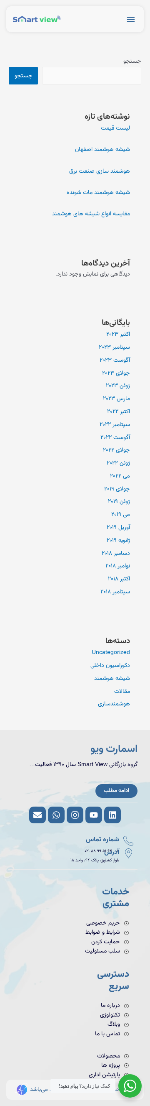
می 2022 (120, 476)
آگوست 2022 (115, 438)
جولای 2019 (117, 489)
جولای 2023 (116, 373)
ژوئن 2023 (118, 386)
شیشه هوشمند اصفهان (102, 149)
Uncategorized (111, 652)
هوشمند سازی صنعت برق (99, 171)
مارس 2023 (116, 399)
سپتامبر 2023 (114, 347)
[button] (131, 19)
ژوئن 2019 (119, 502)
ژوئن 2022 (118, 463)
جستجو (132, 61)
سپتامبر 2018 (115, 592)
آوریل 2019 (118, 527)
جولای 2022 (116, 450)
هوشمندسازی (114, 704)
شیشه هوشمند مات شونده (98, 193)
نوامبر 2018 (117, 566)
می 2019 (120, 515)
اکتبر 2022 (118, 412)
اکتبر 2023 (118, 334)
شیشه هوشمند (112, 678)
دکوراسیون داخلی (110, 665)
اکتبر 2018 (119, 579)
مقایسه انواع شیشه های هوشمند (91, 214)
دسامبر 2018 (116, 553)
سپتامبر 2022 (115, 425)
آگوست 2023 (115, 360)
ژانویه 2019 (118, 540)
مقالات (122, 691)
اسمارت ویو (114, 749)
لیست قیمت (115, 128)
